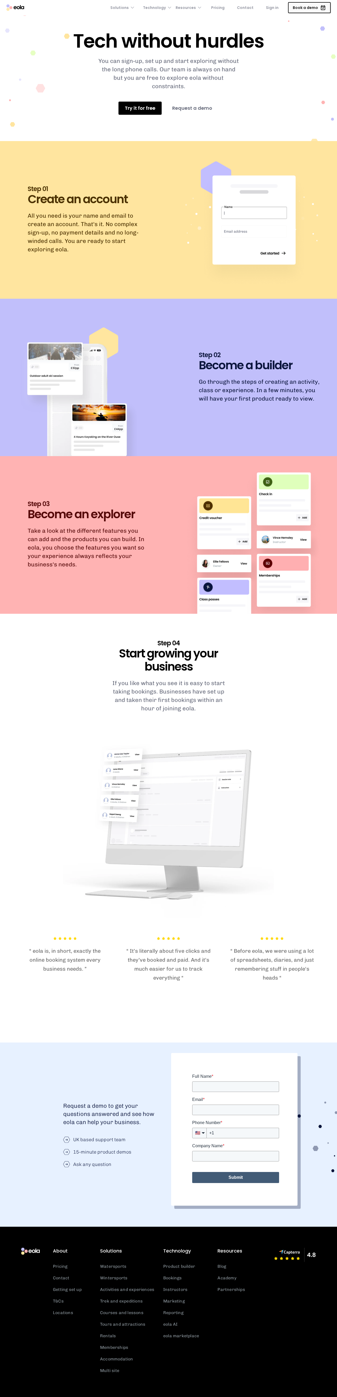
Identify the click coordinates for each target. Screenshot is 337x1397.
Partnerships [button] (231, 1289)
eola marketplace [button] (181, 1335)
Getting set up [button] (67, 1289)
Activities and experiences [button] (127, 1289)
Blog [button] (221, 1266)
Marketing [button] (174, 1301)
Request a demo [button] (192, 108)
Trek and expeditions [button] (121, 1301)
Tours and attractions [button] (122, 1324)
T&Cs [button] (58, 1301)
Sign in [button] (272, 7)
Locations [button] (63, 1312)
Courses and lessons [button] (121, 1312)
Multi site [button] (109, 1370)
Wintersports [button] (113, 1277)
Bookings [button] (172, 1277)
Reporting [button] (173, 1312)
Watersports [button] (113, 1266)
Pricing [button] (218, 7)
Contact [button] (245, 7)
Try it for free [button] (140, 108)
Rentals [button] (108, 1335)
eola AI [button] (170, 1324)
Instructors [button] (175, 1289)
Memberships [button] (114, 1347)
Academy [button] (226, 1277)
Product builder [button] (179, 1266)
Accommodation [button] (116, 1358)
